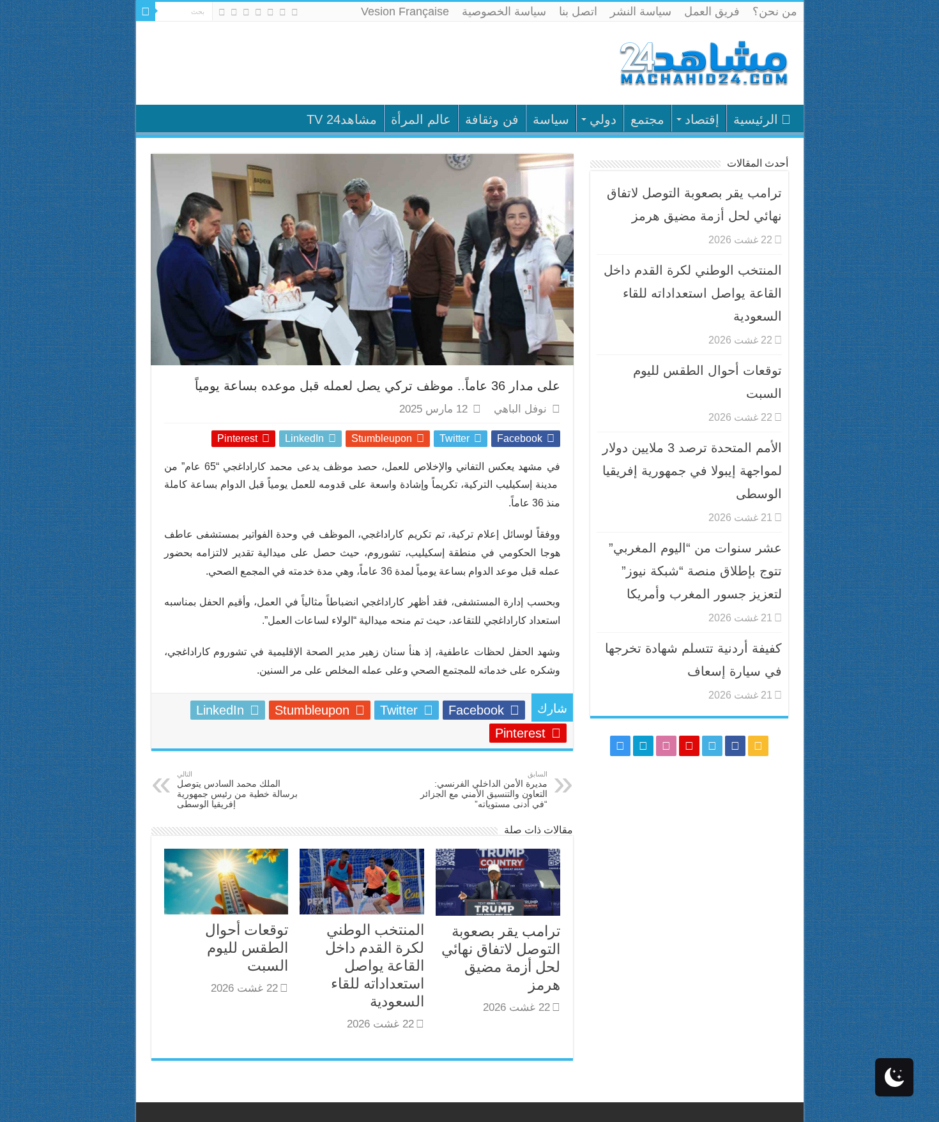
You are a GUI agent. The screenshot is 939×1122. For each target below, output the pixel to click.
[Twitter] (270, 12)
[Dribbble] (246, 12)
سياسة (551, 119)
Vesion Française (405, 11)
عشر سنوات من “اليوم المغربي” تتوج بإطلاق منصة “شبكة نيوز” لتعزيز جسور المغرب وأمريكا (695, 571)
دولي (603, 119)
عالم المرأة (421, 119)
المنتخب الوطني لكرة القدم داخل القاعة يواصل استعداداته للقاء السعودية (374, 965)
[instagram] (222, 12)
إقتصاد (702, 119)
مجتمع (647, 119)
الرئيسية (755, 119)
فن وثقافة (492, 119)
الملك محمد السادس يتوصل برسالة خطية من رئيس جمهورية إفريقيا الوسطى (237, 789)
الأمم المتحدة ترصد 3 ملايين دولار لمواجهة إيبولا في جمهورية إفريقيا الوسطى (692, 471)
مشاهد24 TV (342, 119)
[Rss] (295, 12)
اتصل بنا (578, 11)
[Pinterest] (258, 12)
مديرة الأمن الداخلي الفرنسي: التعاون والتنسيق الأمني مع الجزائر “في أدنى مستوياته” (483, 789)
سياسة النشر (640, 11)
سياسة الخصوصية (504, 11)
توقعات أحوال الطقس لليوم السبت (246, 947)
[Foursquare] (234, 12)
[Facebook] (282, 12)
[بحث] (145, 11)
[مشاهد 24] (702, 61)
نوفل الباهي (520, 409)
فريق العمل (712, 11)
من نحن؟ (774, 11)
